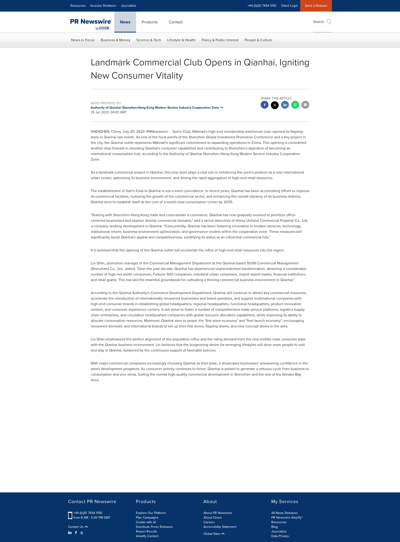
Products (150, 22)
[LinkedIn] (70, 532)
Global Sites (212, 534)
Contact (176, 22)
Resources (78, 5)
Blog (274, 526)
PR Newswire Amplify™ (287, 517)
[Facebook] (76, 532)
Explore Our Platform (151, 512)
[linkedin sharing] (285, 105)
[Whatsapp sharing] (295, 105)
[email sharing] (305, 105)
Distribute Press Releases (154, 526)
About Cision (212, 517)
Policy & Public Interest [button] (220, 40)
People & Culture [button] (258, 40)
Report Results (146, 531)
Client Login (289, 5)
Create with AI (146, 522)
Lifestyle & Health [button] (181, 40)
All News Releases (284, 512)
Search (318, 21)
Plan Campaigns (147, 517)
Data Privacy (280, 536)
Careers (209, 522)
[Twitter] (81, 532)
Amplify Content (147, 536)
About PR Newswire (217, 512)
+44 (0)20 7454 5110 (87, 512)
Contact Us (76, 527)
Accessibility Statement (219, 526)
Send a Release (316, 5)
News (125, 22)
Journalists (128, 5)
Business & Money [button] (115, 40)
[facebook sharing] (265, 105)
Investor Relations (103, 5)
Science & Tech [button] (148, 40)
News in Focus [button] (83, 40)
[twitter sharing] (275, 105)
